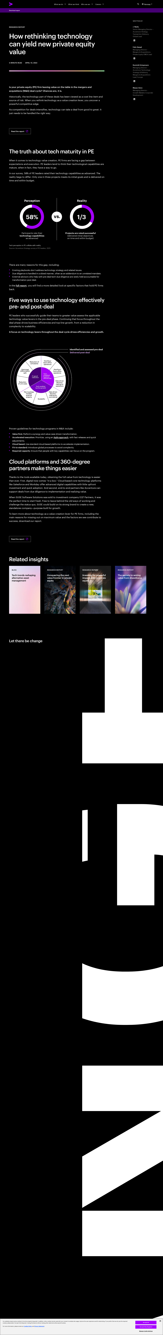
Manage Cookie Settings (146, 1331)
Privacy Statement (39, 1326)
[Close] (160, 1321)
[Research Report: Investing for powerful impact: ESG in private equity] (95, 590)
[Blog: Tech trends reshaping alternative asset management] (24, 590)
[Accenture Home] (16, 4)
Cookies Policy (28, 1326)
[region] (81, 1327)
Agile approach (61, 437)
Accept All (146, 1322)
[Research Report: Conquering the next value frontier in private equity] (60, 590)
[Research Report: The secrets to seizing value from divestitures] (130, 590)
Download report (14, 10)
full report (21, 285)
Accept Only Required (146, 1326)
